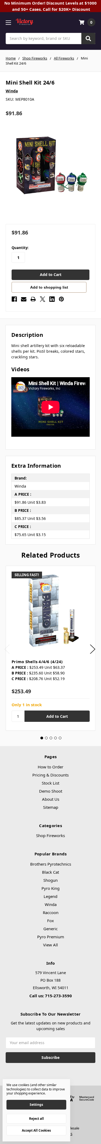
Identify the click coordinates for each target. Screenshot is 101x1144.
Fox (50, 920)
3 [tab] (51, 738)
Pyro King (50, 888)
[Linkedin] (52, 299)
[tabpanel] (50, 648)
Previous (7, 649)
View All (50, 944)
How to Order (50, 766)
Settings (36, 1104)
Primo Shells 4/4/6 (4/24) (37, 661)
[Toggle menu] (8, 22)
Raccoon (50, 912)
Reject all (36, 1118)
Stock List (50, 783)
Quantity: (20, 247)
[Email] (23, 299)
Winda (51, 904)
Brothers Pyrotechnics (50, 864)
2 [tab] (46, 738)
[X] (42, 299)
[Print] (33, 299)
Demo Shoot (50, 791)
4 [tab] (55, 738)
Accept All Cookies (36, 1130)
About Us (50, 799)
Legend (50, 896)
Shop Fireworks (50, 835)
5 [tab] (60, 738)
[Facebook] (14, 299)
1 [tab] (41, 738)
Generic (50, 928)
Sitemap (50, 807)
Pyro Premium (50, 936)
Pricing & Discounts (50, 775)
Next (92, 649)
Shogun (50, 880)
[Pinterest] (61, 299)
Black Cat (50, 872)
